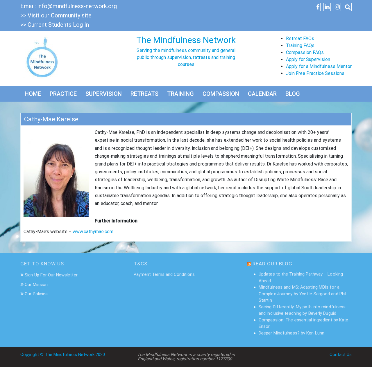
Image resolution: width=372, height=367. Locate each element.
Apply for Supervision (308, 59)
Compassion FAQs (305, 52)
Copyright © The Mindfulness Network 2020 (62, 354)
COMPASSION (221, 93)
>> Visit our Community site (56, 15)
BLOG (292, 93)
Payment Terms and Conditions (164, 274)
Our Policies (36, 293)
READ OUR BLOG (272, 264)
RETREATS (144, 93)
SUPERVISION (103, 93)
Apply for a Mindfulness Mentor (319, 66)
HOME (33, 93)
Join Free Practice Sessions (315, 73)
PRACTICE (63, 93)
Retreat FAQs (300, 38)
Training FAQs (300, 45)
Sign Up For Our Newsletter (51, 275)
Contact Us (341, 354)
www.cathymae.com (93, 231)
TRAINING (180, 93)
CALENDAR (262, 93)
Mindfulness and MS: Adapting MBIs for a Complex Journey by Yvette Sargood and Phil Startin (302, 294)
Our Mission (36, 284)
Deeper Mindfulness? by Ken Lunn (291, 333)
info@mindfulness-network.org (77, 6)
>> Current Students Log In (54, 24)
